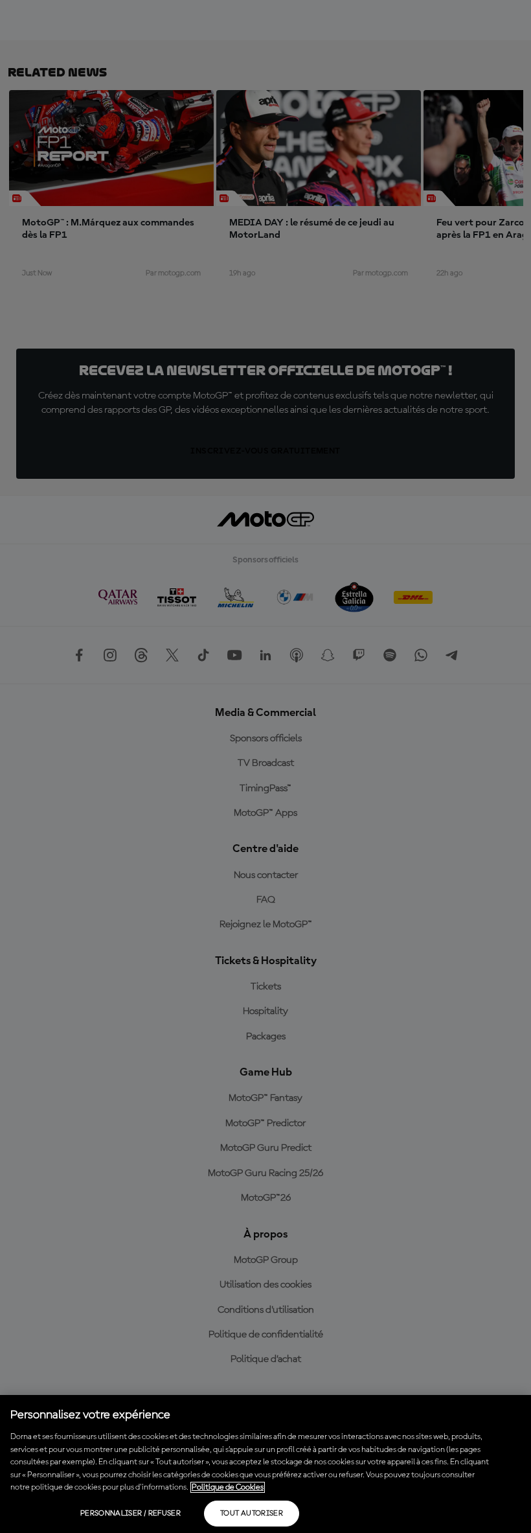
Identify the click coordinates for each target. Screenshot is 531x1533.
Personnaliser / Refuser (130, 1513)
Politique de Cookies (228, 1487)
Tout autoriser (251, 1513)
